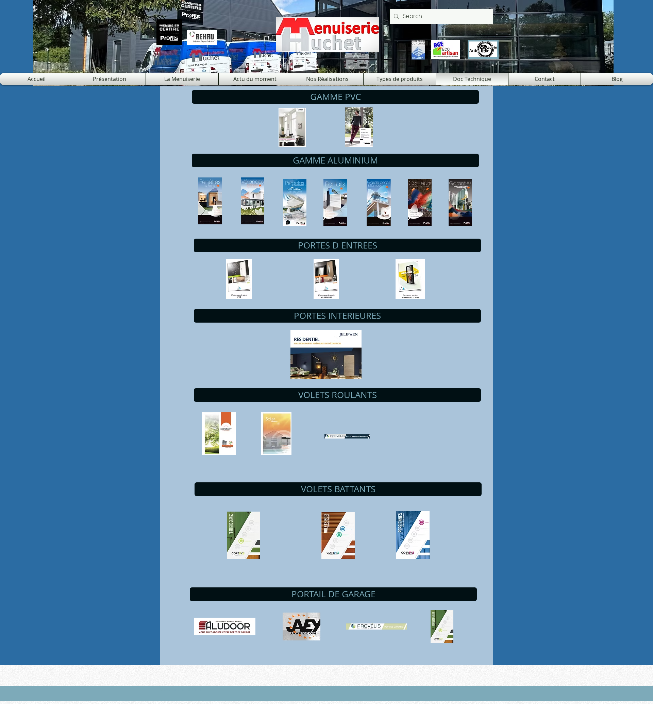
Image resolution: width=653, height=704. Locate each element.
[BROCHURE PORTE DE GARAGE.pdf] (243, 536)
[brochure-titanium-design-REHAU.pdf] (292, 128)
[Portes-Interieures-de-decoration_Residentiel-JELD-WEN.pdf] (326, 355)
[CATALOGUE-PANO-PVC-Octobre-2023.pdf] (239, 280)
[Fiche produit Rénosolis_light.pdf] (347, 437)
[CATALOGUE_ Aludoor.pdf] (224, 627)
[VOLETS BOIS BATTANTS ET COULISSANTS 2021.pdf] (338, 536)
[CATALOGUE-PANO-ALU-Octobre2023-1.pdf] (326, 280)
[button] (335, 97)
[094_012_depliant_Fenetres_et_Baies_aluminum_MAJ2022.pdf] (209, 201)
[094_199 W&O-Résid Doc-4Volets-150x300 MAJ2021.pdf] (294, 203)
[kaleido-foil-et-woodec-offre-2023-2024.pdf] (358, 128)
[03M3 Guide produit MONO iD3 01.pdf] (219, 434)
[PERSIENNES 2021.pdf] (413, 536)
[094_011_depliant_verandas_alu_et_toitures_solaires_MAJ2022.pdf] (252, 201)
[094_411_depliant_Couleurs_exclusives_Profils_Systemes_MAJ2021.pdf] (419, 203)
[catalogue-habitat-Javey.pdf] (301, 627)
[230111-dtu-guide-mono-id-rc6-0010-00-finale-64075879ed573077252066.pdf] (276, 434)
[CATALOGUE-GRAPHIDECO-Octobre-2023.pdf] (410, 280)
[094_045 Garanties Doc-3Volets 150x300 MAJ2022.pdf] (460, 203)
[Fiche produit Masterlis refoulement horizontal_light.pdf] (376, 627)
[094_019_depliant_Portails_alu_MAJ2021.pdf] (335, 203)
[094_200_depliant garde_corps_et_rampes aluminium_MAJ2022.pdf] (378, 203)
